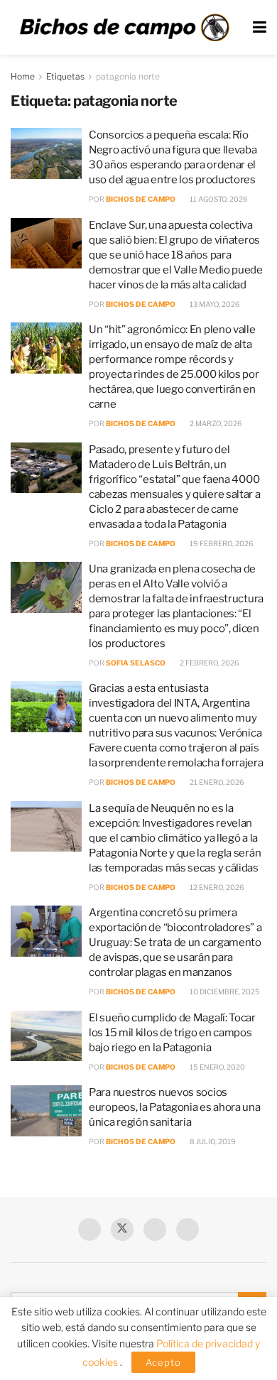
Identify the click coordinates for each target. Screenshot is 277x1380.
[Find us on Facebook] (89, 1229)
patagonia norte (128, 76)
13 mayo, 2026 (214, 304)
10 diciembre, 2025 (224, 991)
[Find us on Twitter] (122, 1229)
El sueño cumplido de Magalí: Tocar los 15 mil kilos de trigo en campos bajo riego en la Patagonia (172, 1032)
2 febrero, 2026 (208, 662)
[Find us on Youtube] (154, 1229)
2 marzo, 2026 (215, 423)
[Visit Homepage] (124, 27)
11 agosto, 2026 (218, 199)
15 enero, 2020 (216, 1067)
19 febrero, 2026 (221, 543)
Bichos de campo (140, 199)
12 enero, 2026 (216, 887)
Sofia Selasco (135, 662)
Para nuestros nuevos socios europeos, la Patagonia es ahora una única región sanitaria (175, 1107)
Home (23, 76)
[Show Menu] (259, 27)
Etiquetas (65, 76)
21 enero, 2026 (216, 782)
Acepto (163, 1362)
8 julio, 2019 (212, 1141)
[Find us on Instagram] (187, 1229)
